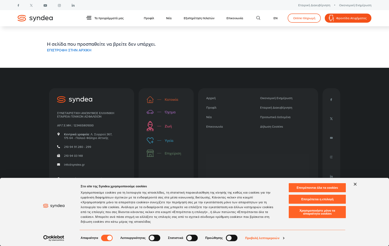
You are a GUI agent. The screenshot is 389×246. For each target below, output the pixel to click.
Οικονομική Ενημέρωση (355, 5)
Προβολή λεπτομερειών (262, 238)
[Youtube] (331, 138)
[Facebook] (331, 99)
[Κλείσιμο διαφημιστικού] (355, 184)
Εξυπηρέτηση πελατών (199, 18)
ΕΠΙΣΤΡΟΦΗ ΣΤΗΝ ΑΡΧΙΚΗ (69, 50)
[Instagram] (331, 157)
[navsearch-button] (258, 18)
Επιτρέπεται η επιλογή (317, 199)
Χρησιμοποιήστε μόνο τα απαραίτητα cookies (317, 212)
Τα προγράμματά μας (109, 18)
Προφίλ (149, 18)
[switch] (154, 238)
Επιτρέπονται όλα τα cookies (317, 187)
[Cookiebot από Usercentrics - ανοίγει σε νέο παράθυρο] (54, 238)
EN (276, 18)
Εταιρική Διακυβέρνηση (314, 5)
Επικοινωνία (235, 18)
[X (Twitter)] (331, 118)
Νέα (169, 18)
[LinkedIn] (331, 176)
